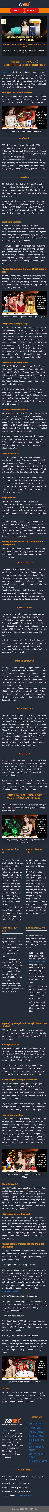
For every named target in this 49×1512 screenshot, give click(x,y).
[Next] (47, 35)
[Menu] (3, 4)
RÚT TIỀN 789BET (36, 1436)
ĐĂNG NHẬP (32, 10)
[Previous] (2, 35)
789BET (5, 72)
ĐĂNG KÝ (17, 10)
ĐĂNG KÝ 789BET (36, 1424)
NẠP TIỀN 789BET (36, 1432)
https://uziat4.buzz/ (37, 962)
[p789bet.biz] (24, 4)
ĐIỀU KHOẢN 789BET (38, 1461)
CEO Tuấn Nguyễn (27, 1495)
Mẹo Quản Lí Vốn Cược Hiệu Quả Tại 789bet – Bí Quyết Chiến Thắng (24, 45)
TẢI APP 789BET (36, 1428)
